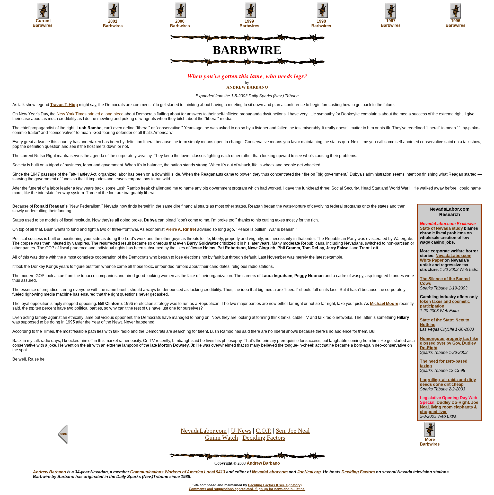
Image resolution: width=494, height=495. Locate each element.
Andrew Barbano (263, 463)
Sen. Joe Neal (293, 430)
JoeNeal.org (309, 472)
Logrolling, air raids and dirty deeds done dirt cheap (448, 382)
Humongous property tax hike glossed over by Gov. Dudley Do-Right (449, 343)
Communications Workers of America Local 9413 (177, 472)
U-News (241, 430)
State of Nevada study (441, 228)
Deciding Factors (263, 437)
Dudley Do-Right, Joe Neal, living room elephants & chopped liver (449, 407)
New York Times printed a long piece (90, 114)
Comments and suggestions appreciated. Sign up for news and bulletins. (247, 489)
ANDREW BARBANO (247, 87)
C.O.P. (263, 430)
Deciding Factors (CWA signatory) (275, 485)
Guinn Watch (221, 437)
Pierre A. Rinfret (181, 229)
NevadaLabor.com (204, 430)
